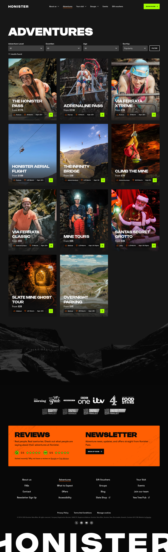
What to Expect (65, 485)
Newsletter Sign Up (27, 497)
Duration (50, 44)
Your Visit (141, 479)
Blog (103, 491)
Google (54, 458)
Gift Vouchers (103, 479)
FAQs (26, 485)
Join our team (141, 491)
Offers (65, 491)
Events (141, 485)
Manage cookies (104, 512)
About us (26, 479)
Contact (27, 491)
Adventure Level (16, 44)
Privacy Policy (62, 512)
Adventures (65, 479)
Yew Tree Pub (139, 497)
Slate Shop (101, 497)
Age (85, 44)
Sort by (126, 44)
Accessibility (65, 497)
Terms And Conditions (83, 512)
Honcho (148, 517)
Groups (103, 485)
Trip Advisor (64, 458)
